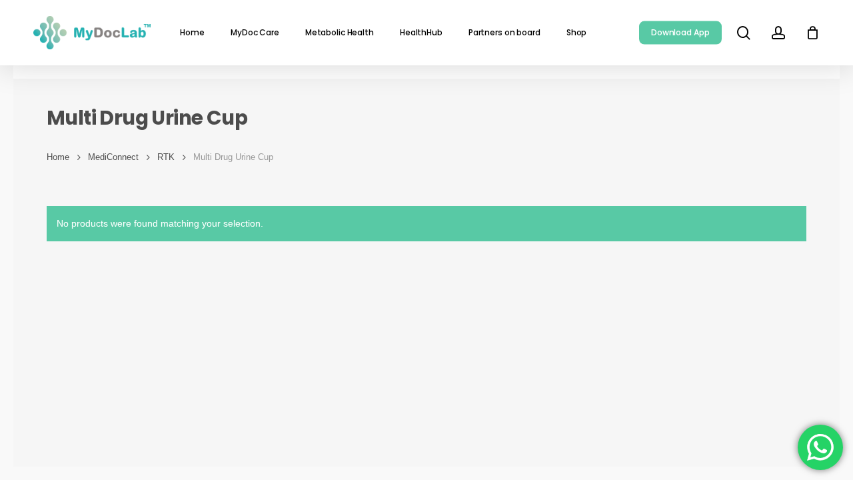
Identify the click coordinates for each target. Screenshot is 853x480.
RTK (166, 157)
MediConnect (113, 157)
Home (58, 157)
